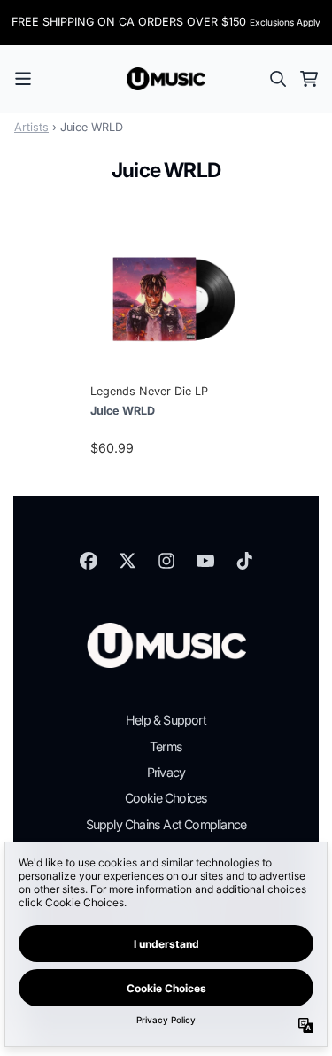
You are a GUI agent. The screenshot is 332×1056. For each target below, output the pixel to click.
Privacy (166, 772)
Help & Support (166, 719)
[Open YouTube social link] (205, 560)
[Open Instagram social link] (166, 560)
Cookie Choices (166, 797)
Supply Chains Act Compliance (166, 824)
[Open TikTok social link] (244, 560)
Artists (31, 127)
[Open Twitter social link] (127, 560)
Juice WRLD (122, 410)
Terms (166, 746)
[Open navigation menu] (23, 78)
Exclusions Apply (285, 22)
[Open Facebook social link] (88, 560)
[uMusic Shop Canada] (166, 78)
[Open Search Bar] (277, 79)
